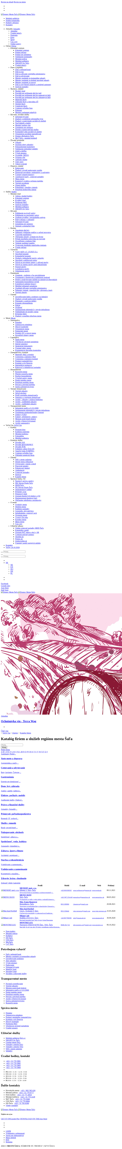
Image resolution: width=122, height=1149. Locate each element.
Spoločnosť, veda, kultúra (13, 841)
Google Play (10, 1119)
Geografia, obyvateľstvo (24, 511)
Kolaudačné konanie (23, 256)
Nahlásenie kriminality (23, 57)
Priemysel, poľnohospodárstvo (16, 814)
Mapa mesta (19, 179)
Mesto (13, 318)
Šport (12, 40)
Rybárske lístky (21, 314)
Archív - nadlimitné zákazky (26, 404)
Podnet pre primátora (23, 55)
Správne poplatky (21, 87)
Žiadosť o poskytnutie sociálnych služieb (30, 121)
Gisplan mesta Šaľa (13, 1042)
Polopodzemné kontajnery (25, 147)
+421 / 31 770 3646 (22, 1099)
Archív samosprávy (22, 423)
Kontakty (9, 25)
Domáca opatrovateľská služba (26, 130)
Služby (14, 192)
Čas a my (14, 42)
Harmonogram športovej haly (26, 498)
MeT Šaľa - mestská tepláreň (26, 138)
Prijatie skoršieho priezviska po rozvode (30, 239)
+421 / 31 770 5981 (13, 1061)
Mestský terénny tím (22, 125)
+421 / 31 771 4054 (24, 1095)
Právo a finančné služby (12, 804)
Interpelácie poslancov (23, 365)
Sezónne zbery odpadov (24, 145)
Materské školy (21, 100)
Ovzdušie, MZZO (22, 155)
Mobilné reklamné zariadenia (26, 286)
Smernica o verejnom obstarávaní (27, 397)
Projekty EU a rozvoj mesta (25, 333)
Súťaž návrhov (20, 393)
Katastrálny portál (22, 530)
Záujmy (15, 733)
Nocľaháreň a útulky (23, 123)
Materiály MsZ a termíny (24, 355)
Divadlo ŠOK (20, 447)
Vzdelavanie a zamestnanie (14, 869)
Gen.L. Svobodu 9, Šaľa (36, 911)
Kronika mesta (20, 520)
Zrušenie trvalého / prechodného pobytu (30, 217)
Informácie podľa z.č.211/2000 (26, 408)
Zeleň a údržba (20, 151)
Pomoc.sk (19, 539)
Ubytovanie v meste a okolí (25, 464)
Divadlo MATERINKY (24, 445)
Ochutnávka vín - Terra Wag (18, 721)
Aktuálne (13, 31)
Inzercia (18, 475)
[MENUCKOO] (8, 897)
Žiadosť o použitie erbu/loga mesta (28, 316)
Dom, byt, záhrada (10, 786)
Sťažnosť (18, 307)
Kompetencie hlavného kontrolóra (28, 350)
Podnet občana (20, 52)
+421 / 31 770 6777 (26, 1093)
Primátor (18, 322)
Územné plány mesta (23, 348)
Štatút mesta (19, 340)
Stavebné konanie (22, 254)
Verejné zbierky (21, 292)
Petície (17, 305)
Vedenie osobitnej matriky (25, 243)
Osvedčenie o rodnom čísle (25, 241)
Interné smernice (21, 344)
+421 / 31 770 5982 (13, 1063)
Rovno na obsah (7, 2)
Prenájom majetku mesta (24, 382)
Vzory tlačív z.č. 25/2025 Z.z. (26, 252)
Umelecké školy (21, 106)
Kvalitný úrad (20, 200)
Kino (12, 37)
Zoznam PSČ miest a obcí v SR (27, 532)
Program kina (20, 430)
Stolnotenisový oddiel (23, 490)
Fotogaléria (19, 436)
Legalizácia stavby (22, 269)
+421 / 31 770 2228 (27, 1097)
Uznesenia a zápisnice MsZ (25, 357)
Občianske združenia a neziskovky (28, 500)
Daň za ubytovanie (22, 76)
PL (11, 573)
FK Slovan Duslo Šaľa (24, 487)
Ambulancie (19, 470)
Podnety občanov (12, 23)
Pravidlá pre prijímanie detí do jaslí (28, 93)
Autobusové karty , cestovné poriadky (29, 177)
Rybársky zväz (20, 492)
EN (11, 567)
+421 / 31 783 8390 (21, 1103)
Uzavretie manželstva (23, 235)
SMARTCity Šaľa (22, 63)
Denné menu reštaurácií (24, 462)
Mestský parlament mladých (25, 112)
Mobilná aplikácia (12, 18)
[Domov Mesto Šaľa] (18, 592)
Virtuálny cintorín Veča (14, 1047)
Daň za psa (19, 72)
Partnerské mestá (21, 331)
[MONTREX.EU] (8, 925)
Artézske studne (21, 160)
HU (11, 569)
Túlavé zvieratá (21, 164)
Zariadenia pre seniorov (24, 127)
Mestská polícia (21, 59)
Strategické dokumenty (24, 346)
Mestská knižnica (21, 434)
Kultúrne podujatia (22, 432)
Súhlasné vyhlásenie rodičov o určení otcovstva (33, 232)
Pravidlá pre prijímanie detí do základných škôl (33, 97)
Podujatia (14, 35)
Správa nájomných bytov (24, 387)
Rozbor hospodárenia (23, 376)
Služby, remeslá (8, 823)
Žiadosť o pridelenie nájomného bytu (29, 119)
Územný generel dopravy (24, 175)
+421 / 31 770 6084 (22, 1101)
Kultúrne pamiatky (22, 509)
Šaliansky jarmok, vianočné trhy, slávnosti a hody (33, 290)
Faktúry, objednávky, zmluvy (26, 417)
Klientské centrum (22, 50)
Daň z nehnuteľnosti (23, 70)
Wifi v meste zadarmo (23, 460)
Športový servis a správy (24, 481)
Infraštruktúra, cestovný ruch (26, 513)
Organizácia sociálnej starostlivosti (28, 134)
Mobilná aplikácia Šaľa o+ (16, 1038)
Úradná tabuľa (15, 33)
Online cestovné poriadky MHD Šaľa (29, 528)
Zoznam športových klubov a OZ (27, 496)
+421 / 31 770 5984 (13, 1068)
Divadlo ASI (20, 442)
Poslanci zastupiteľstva (23, 361)
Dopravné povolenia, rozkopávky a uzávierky (32, 172)
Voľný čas (18, 425)
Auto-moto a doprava (11, 758)
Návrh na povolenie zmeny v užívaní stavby (31, 262)
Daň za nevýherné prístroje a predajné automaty (33, 85)
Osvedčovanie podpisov (15, 959)
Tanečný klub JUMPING (24, 451)
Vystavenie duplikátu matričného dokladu (30, 245)
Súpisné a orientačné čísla (25, 226)
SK (11, 565)
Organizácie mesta (22, 329)
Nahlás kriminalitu (13, 21)
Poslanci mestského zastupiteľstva (18, 1017)
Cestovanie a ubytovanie (13, 768)
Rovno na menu (20, 2)
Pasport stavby (20, 267)
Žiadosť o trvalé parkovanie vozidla (28, 170)
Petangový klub (21, 494)
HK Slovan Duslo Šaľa (24, 483)
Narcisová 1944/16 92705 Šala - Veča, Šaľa (40, 925)
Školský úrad (20, 91)
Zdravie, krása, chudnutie (13, 878)
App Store (33, 1119)
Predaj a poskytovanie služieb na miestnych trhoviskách (36, 280)
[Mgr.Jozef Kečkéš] (9, 911)
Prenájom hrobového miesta (25, 190)
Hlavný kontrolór (21, 327)
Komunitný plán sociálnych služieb (28, 132)
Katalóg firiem (20, 477)
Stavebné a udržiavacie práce (26, 260)
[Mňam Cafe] (6, 918)
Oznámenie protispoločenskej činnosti (29, 412)
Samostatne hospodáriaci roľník (27, 282)
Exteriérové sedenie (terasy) (25, 284)
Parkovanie (19, 168)
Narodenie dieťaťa (22, 230)
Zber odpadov (11, 961)
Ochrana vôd (20, 157)
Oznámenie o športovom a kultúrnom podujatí (32, 277)
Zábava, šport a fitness (12, 850)
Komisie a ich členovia (23, 363)
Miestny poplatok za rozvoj (25, 82)
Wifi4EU (9, 1051)
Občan (13, 46)
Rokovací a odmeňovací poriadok (28, 367)
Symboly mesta (21, 505)
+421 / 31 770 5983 (13, 1065)
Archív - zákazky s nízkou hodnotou (29, 400)
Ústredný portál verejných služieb (28, 543)
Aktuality (16, 29)
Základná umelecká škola (24, 455)
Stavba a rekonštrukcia (12, 860)
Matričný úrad (11, 969)
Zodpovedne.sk (21, 541)
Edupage (18, 110)
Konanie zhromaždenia (24, 303)
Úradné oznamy (12, 1028)
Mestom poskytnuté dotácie (25, 419)
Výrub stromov (21, 153)
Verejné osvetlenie (22, 183)
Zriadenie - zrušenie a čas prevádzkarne (30, 275)
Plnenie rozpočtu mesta (24, 374)
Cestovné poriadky (22, 472)
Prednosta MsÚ (21, 202)
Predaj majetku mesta (23, 380)
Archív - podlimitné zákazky (26, 402)
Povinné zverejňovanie (14, 984)
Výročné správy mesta (23, 378)
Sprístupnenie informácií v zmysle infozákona (32, 310)
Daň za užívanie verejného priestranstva (30, 74)
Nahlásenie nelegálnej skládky (26, 149)
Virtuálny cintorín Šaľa (14, 1045)
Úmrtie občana (20, 247)
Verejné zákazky (21, 391)
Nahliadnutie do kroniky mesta (26, 312)
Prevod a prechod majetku (25, 385)
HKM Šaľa (19, 485)
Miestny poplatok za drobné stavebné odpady (32, 80)
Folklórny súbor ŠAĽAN (24, 449)
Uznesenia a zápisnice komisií (26, 359)
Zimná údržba (20, 185)
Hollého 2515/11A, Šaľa (36, 918)
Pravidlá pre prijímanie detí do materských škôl (33, 95)
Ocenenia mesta (21, 515)
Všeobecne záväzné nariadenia (26, 342)
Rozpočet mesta (21, 372)
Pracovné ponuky (21, 466)
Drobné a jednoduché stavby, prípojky (29, 258)
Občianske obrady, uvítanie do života (29, 237)
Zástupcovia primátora (23, 325)
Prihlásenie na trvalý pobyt (25, 213)
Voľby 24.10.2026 (13, 547)
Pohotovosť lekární (22, 468)
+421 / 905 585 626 (27, 1090)
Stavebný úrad (11, 971)
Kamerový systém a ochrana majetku (29, 181)
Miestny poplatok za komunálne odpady (30, 78)
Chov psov (19, 162)
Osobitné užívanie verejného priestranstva (31, 288)
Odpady (18, 142)
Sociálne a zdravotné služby (16, 974)
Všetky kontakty (12, 1105)
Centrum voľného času (24, 108)
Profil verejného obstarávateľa (26, 395)
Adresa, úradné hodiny (23, 196)
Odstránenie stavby (22, 271)
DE (11, 571)
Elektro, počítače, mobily (13, 795)
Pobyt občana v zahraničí (24, 220)
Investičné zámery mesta (24, 335)
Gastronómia (7, 777)
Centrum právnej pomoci (24, 535)
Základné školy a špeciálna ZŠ (26, 102)
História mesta (20, 507)
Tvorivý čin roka (21, 517)
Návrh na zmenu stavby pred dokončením (31, 265)
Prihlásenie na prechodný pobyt (27, 215)
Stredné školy (20, 104)
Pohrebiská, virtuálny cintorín (26, 187)
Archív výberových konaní (25, 421)
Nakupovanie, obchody (12, 832)
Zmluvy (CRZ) (21, 415)
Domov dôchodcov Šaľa (24, 136)
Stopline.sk (19, 537)
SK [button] (7, 563)
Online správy (15, 44)
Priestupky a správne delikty (25, 301)
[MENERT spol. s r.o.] (10, 890)
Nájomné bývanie (22, 117)
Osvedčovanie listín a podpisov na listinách (31, 297)
